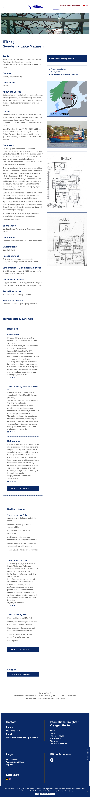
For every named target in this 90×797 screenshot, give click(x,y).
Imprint (9, 765)
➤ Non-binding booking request (61, 59)
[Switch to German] (84, 5)
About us (54, 741)
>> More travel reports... (19, 489)
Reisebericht (13, 335)
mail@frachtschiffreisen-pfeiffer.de (22, 737)
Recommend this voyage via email (63, 74)
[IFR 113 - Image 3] (67, 266)
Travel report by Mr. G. (17, 560)
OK (37, 794)
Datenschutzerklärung (47, 794)
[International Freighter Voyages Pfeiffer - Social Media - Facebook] (51, 761)
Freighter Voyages (58, 736)
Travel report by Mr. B (17, 615)
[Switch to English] (87, 5)
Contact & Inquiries (58, 744)
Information (55, 738)
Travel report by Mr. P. (17, 515)
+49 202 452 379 (13, 730)
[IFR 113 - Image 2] (67, 208)
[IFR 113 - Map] (67, 116)
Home (52, 733)
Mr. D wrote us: (13, 441)
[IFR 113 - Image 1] (67, 147)
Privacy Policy (12, 759)
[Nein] (87, 791)
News (52, 731)
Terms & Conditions (15, 762)
